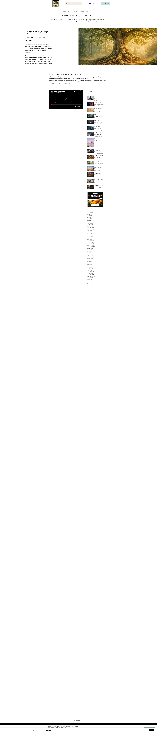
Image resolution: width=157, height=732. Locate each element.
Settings (146, 730)
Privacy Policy (48, 730)
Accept (151, 730)
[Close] (155, 730)
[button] (98, 3)
